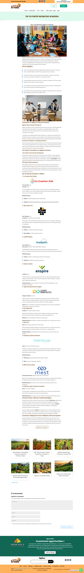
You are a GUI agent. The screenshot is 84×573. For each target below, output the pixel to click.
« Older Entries (14, 482)
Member (31, 566)
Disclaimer (62, 566)
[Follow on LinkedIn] (44, 1)
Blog (54, 10)
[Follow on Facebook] (40, 1)
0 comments (50, 24)
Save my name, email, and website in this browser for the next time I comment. (32, 523)
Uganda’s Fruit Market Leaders (42, 475)
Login (53, 6)
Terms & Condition (47, 566)
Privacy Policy (56, 566)
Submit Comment (66, 527)
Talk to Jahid (49, 10)
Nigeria (44, 24)
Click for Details (50, 552)
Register (63, 6)
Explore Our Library (42, 427)
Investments (32, 10)
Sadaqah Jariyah (38, 566)
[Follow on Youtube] (42, 1)
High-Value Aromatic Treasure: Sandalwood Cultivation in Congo (42, 454)
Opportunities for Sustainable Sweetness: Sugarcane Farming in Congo (20, 454)
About (42, 10)
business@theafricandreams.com (22, 568)
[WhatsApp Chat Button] (81, 570)
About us (25, 566)
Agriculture (39, 24)
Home (26, 10)
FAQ (38, 10)
